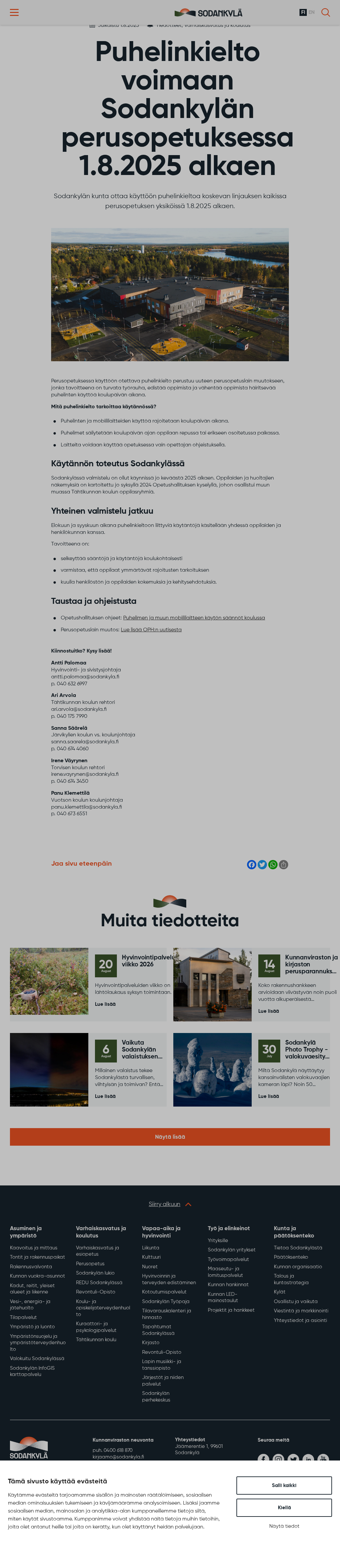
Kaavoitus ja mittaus (33, 1247)
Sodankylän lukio (95, 1273)
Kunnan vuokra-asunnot (37, 1276)
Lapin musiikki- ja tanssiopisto (161, 1365)
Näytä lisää (170, 1137)
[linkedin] (308, 1459)
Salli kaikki (284, 1485)
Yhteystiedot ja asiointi (300, 1320)
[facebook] (263, 1459)
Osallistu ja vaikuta (296, 1301)
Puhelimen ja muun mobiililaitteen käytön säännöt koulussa (194, 618)
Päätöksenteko (291, 1257)
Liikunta (150, 1247)
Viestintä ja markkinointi (301, 1310)
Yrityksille (218, 1240)
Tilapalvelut (23, 1317)
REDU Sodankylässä (99, 1282)
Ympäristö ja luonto (32, 1326)
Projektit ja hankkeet (231, 1310)
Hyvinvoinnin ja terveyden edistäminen (169, 1279)
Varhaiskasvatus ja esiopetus (97, 1251)
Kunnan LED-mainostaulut (223, 1297)
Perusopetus (90, 1263)
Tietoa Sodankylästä (298, 1247)
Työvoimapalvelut (228, 1259)
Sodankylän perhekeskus (156, 1397)
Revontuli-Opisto (95, 1292)
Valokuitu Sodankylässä (37, 1358)
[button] (14, 12)
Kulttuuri (151, 1257)
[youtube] (323, 1459)
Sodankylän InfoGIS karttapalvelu (32, 1371)
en (311, 12)
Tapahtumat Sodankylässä (158, 1330)
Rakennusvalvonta (31, 1266)
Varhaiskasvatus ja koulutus (101, 1232)
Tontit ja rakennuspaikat (37, 1257)
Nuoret (150, 1266)
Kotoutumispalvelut (164, 1292)
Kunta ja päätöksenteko (294, 1232)
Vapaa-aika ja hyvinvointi (161, 1232)
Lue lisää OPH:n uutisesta (151, 630)
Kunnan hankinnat (228, 1284)
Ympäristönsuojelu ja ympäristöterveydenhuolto (38, 1343)
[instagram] (278, 1459)
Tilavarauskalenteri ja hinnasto (166, 1314)
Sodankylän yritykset (232, 1249)
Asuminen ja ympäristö (26, 1232)
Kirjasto (150, 1342)
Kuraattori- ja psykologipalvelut (96, 1327)
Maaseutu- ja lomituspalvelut (225, 1272)
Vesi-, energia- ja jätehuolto (30, 1305)
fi (303, 12)
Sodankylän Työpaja (166, 1301)
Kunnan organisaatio (298, 1266)
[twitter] (293, 1459)
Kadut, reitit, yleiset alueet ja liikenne (32, 1289)
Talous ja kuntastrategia (291, 1279)
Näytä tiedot (284, 1526)
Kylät (280, 1292)
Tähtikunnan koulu (96, 1339)
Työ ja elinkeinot (229, 1229)
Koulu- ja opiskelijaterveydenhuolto (103, 1308)
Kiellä (284, 1507)
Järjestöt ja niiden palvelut (163, 1381)
